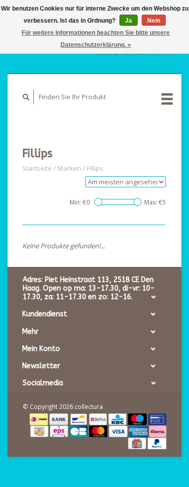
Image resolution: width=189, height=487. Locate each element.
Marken (69, 168)
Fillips (95, 168)
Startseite (37, 168)
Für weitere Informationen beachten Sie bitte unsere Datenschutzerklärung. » (96, 38)
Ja (128, 20)
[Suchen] (26, 97)
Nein (153, 20)
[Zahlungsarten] (39, 418)
